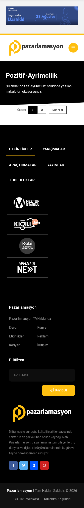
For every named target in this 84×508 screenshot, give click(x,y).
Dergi (13, 327)
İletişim (42, 345)
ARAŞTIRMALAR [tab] (23, 165)
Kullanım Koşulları (57, 499)
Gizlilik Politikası (26, 499)
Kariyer (14, 345)
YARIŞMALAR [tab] (54, 149)
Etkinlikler (16, 336)
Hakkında (44, 319)
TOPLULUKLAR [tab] (22, 180)
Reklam (42, 336)
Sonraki (57, 109)
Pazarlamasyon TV (23, 319)
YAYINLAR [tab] (55, 165)
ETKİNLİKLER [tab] (20, 149)
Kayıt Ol (61, 390)
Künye (42, 327)
